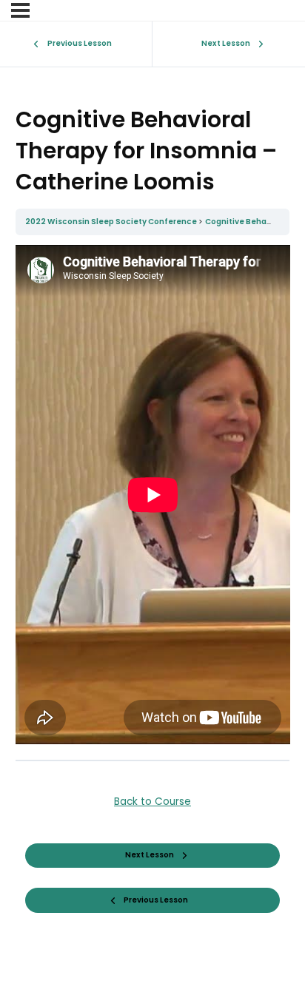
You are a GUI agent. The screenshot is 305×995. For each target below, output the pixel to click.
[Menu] (20, 10)
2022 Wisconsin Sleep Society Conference (111, 221)
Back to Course (152, 802)
